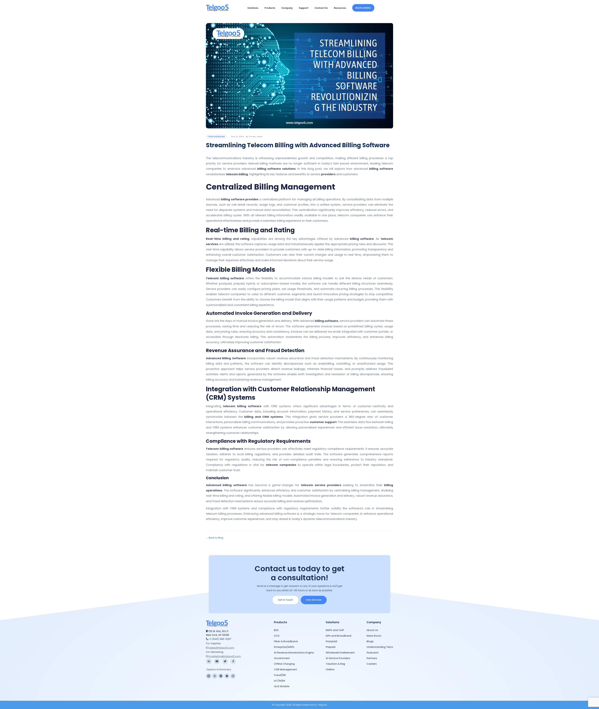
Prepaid (330, 647)
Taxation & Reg (335, 664)
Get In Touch (285, 599)
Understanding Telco (380, 647)
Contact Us (321, 8)
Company (287, 8)
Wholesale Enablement (340, 652)
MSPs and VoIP (335, 630)
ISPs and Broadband (338, 636)
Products (270, 8)
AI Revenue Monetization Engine (294, 652)
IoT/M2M (279, 680)
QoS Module (281, 686)
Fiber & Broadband (286, 641)
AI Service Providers (338, 658)
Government (282, 658)
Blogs (370, 641)
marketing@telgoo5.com (225, 656)
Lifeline (330, 669)
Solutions (252, 8)
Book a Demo (363, 7)
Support (303, 8)
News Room (374, 636)
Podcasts (373, 652)
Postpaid (331, 641)
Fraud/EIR (280, 675)
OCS (277, 636)
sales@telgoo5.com (221, 648)
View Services (313, 599)
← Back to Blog (214, 537)
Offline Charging (284, 664)
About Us (372, 630)
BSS (276, 630)
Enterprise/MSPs (284, 647)
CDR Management (285, 669)
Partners (372, 658)
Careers (372, 664)
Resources (340, 8)
